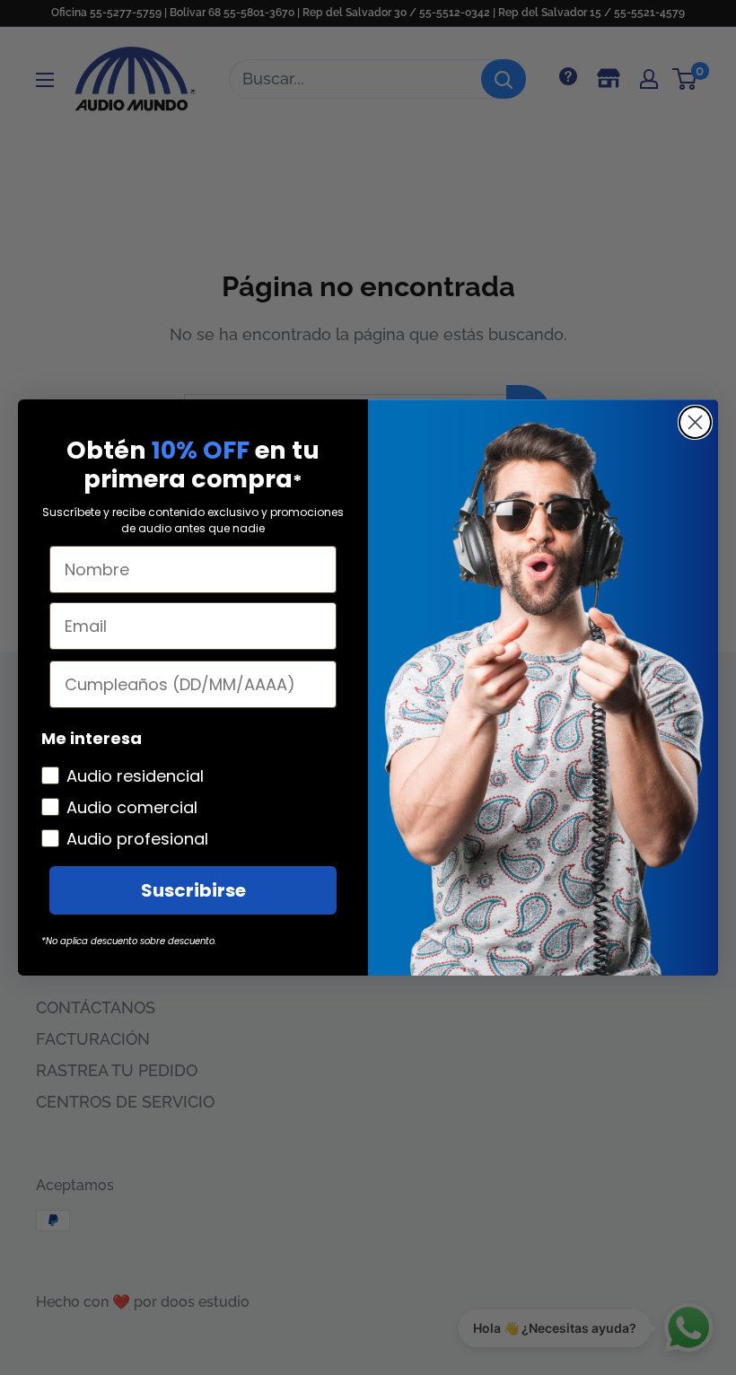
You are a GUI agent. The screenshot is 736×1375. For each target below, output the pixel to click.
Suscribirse (193, 890)
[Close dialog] (695, 422)
